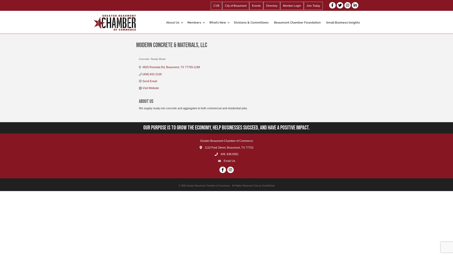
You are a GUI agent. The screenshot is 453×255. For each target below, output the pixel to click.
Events (256, 5)
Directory (271, 5)
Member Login (292, 5)
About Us (172, 22)
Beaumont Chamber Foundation (297, 22)
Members (194, 22)
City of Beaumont (235, 5)
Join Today (313, 5)
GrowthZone (268, 185)
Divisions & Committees (251, 22)
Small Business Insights (343, 22)
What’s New (217, 22)
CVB (216, 5)
